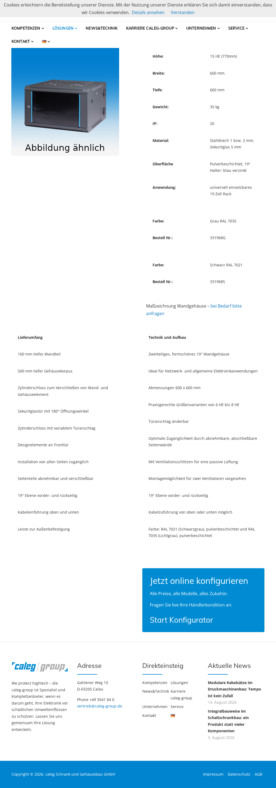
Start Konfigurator (181, 620)
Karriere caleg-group (150, 28)
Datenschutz (239, 774)
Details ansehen (148, 12)
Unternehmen (201, 28)
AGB (258, 774)
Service (236, 28)
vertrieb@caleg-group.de (99, 706)
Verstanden (183, 12)
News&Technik (102, 28)
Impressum (213, 774)
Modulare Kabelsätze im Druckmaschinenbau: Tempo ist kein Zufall (234, 689)
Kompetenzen (26, 28)
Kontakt (21, 41)
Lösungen (63, 28)
